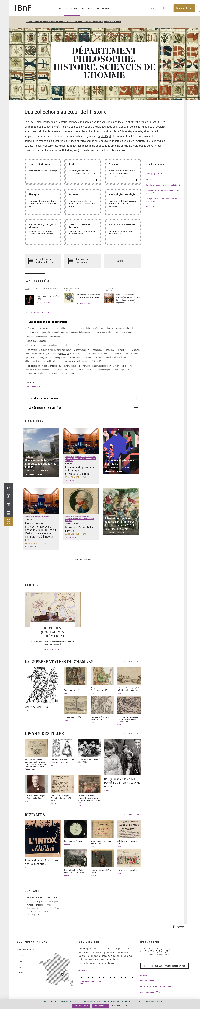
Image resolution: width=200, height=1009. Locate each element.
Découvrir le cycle (34, 474)
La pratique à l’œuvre (43, 517)
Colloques (29, 457)
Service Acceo (147, 992)
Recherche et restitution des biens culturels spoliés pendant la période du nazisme (80, 459)
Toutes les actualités (37, 312)
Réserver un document (82, 260)
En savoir (70, 480)
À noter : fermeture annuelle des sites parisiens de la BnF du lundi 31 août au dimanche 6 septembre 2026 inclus (73, 21)
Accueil (29, 34)
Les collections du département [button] (48, 322)
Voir (26, 711)
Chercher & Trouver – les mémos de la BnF (162, 185)
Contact (120, 261)
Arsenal (19, 961)
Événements (109, 457)
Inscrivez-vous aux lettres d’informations (164, 966)
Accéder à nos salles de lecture (45, 260)
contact (144, 975)
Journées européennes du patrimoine (120, 461)
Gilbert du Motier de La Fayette (79, 528)
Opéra (19, 967)
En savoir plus (43, 302)
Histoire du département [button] (43, 398)
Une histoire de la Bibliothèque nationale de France (40, 463)
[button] (8, 496)
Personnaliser (119, 1006)
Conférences (69, 457)
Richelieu (20, 955)
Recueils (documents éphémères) (52, 632)
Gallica (148, 179)
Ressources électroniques (37, 345)
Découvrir (71, 8)
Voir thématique (130, 661)
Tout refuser (100, 1006)
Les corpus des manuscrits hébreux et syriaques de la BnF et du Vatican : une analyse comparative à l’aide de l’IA (40, 531)
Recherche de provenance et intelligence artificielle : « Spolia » (80, 470)
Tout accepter (81, 1006)
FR (164, 8)
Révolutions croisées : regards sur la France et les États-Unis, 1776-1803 (79, 519)
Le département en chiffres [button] (45, 407)
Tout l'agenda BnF (83, 559)
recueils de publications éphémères (102, 145)
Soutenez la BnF (184, 7)
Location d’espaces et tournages (157, 986)
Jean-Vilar (20, 973)
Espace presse (147, 981)
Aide (153, 8)
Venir (58, 8)
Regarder (107, 790)
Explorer (87, 8)
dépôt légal (104, 136)
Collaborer (103, 8)
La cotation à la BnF (37, 386)
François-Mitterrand (24, 949)
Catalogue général (152, 174)
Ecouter (67, 844)
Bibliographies (151, 207)
